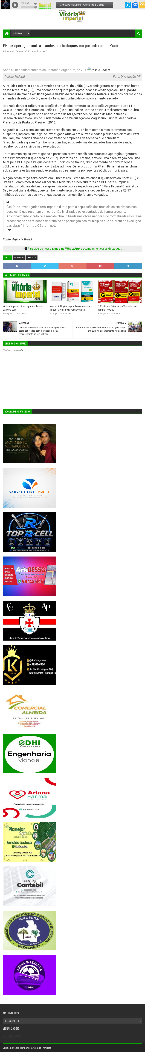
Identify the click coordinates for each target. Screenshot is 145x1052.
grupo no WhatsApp (87, 248)
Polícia (32, 257)
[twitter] (133, 2)
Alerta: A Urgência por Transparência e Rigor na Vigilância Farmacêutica (71, 308)
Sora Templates (22, 1048)
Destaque (19, 257)
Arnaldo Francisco (42, 1048)
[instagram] (137, 2)
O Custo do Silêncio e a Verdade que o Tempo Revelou (118, 308)
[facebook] (141, 2)
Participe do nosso (40, 248)
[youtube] (128, 2)
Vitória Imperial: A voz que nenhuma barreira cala (22, 308)
